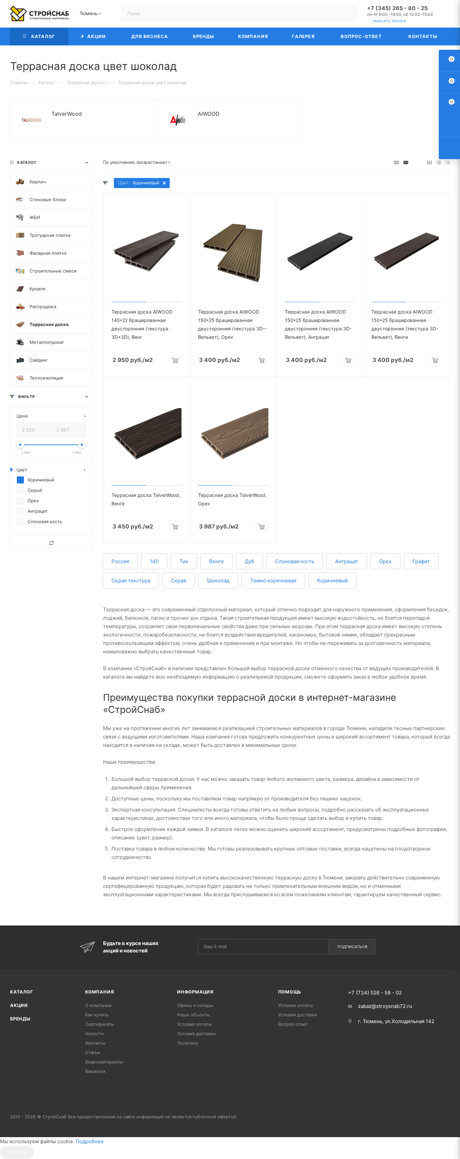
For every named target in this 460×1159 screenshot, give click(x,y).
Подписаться (352, 946)
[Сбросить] (51, 543)
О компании (98, 1005)
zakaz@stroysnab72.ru (385, 1006)
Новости (94, 1033)
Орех (385, 561)
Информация (195, 991)
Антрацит (346, 561)
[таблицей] (447, 162)
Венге (216, 561)
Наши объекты (193, 1014)
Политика (187, 1043)
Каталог (21, 991)
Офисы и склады (195, 1005)
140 (154, 561)
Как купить (96, 1014)
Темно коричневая (273, 580)
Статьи (92, 1052)
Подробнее (90, 1141)
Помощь (290, 991)
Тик (183, 561)
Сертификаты (99, 1024)
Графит (421, 561)
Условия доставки (196, 1033)
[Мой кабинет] (447, 15)
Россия (120, 561)
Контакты (95, 1043)
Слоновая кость (294, 561)
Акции (19, 1005)
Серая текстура (130, 580)
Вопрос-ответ (293, 1024)
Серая (178, 580)
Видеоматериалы (104, 1061)
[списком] (438, 162)
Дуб (249, 561)
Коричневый (332, 580)
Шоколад (218, 580)
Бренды (20, 1018)
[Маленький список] (396, 162)
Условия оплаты (194, 1024)
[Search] (348, 13)
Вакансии (95, 1071)
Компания (99, 991)
